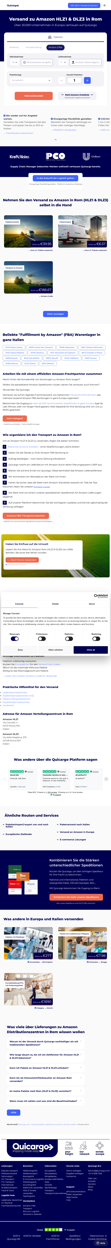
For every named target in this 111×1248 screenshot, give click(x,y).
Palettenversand (9, 1173)
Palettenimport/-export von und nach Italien (27, 825)
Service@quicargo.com (99, 1170)
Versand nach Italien (50, 664)
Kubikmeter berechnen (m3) (18, 695)
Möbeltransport (30, 1173)
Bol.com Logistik (31, 1211)
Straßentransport (9, 1187)
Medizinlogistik (30, 1170)
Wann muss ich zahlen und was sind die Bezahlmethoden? (43, 1101)
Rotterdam (93, 962)
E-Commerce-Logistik (33, 1179)
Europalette (50, 1170)
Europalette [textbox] (17, 80)
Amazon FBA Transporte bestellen (26, 515)
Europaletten (22, 664)
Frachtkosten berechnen (16, 702)
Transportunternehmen (83, 395)
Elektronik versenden (33, 1187)
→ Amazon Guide (46, 296)
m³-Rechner (7, 1203)
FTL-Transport (7, 1182)
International (7, 1185)
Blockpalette (51, 1173)
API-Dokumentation (75, 1191)
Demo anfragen (73, 1170)
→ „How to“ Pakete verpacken (94, 250)
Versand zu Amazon (54, 1124)
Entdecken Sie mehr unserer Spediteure (76, 897)
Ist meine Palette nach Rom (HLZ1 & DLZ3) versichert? (40, 1091)
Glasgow (40, 1008)
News (90, 1187)
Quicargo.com (24, 1124)
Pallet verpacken (74, 1194)
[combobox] (15, 62)
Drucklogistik (29, 1185)
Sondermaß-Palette (54, 1179)
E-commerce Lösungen (73, 839)
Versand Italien (38, 1124)
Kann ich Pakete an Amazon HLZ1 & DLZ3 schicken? (39, 1068)
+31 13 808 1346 (95, 1173)
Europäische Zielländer (19, 834)
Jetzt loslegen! (15, 418)
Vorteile (48, 1185)
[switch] (42, 639)
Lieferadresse (64, 57)
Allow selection (55, 650)
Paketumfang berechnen (16, 699)
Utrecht (50, 1008)
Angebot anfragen (75, 1173)
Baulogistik (28, 1176)
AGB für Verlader (32, 1236)
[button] (55, 314)
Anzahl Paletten (74, 75)
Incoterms (8, 705)
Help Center (72, 1197)
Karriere (92, 1184)
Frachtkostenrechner (11, 1205)
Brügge (104, 962)
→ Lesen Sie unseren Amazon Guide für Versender (30, 676)
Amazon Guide (42, 486)
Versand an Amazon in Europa (77, 832)
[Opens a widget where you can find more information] (100, 1243)
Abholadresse (16, 57)
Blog (90, 1189)
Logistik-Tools (8, 1195)
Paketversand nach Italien (75, 824)
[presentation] (37, 62)
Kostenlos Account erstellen (23, 447)
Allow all (91, 650)
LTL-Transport (7, 1179)
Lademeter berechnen (15, 692)
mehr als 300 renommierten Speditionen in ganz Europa (63, 403)
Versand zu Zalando (32, 1214)
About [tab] (92, 604)
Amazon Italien (70, 1124)
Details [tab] (55, 604)
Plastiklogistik (29, 1182)
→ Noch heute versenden (22, 560)
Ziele (47, 1182)
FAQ (68, 1200)
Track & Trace (7, 1190)
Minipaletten (51, 1176)
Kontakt (92, 1181)
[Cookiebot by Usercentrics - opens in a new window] (96, 596)
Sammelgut (7, 1176)
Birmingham (47, 962)
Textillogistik (29, 1196)
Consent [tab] (19, 604)
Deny (20, 650)
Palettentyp (15, 75)
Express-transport (9, 1170)
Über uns (92, 1178)
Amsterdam (35, 962)
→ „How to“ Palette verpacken (40, 250)
